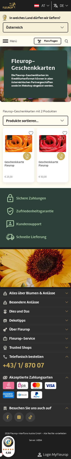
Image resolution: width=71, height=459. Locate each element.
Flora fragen (51, 41)
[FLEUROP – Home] (9, 5)
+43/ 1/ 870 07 (23, 365)
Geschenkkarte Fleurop (14, 163)
